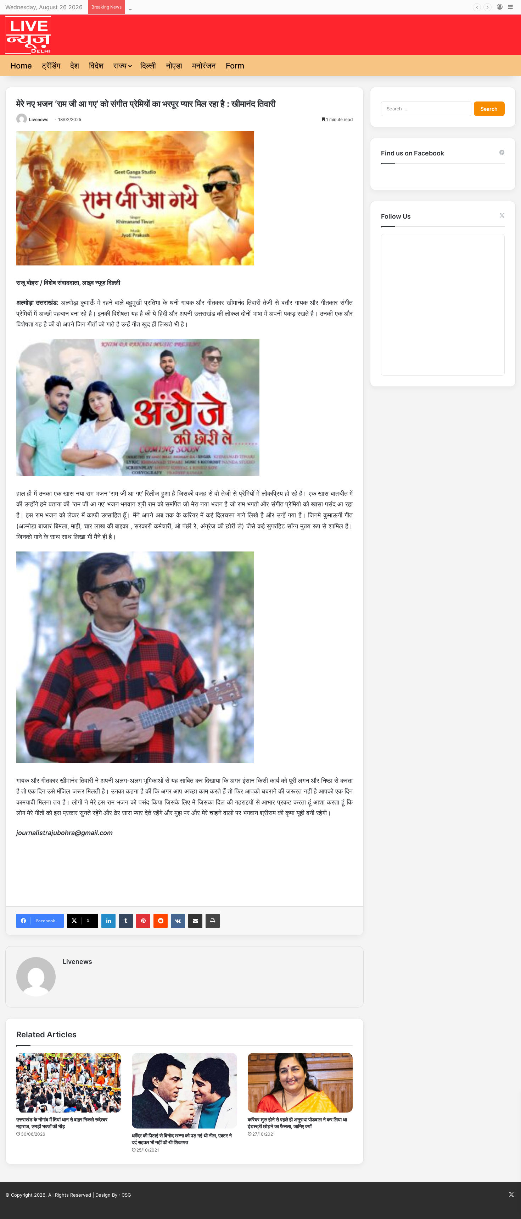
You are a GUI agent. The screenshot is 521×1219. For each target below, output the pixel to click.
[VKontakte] (178, 921)
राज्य (120, 65)
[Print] (213, 921)
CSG (126, 1195)
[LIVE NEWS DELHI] (28, 34)
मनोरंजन (204, 65)
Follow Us (396, 216)
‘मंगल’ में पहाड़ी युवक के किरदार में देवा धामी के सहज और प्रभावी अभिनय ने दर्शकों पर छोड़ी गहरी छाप (232, 7)
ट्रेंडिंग (51, 65)
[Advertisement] (184, 870)
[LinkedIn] (108, 921)
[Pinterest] (143, 921)
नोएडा (174, 65)
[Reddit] (160, 921)
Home (21, 65)
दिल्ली (148, 65)
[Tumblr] (126, 921)
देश (74, 65)
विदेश (96, 65)
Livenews (39, 119)
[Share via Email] (195, 921)
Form (235, 65)
